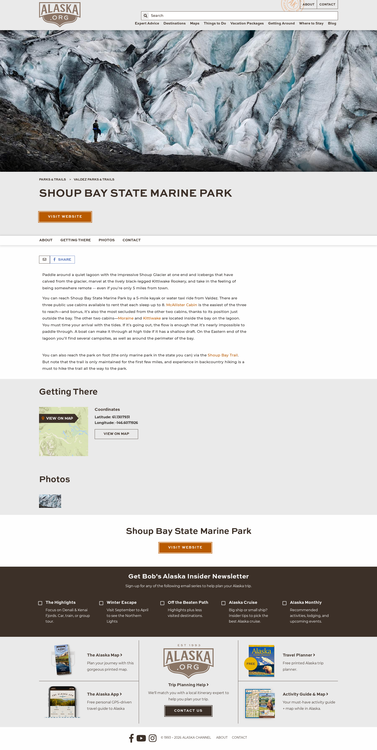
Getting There (75, 240)
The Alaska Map (103, 655)
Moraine (126, 318)
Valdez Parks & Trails (94, 179)
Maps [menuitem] (194, 23)
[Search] (145, 15)
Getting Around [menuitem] (281, 23)
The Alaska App (103, 694)
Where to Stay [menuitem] (311, 23)
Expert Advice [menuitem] (147, 23)
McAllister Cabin (181, 305)
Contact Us (188, 711)
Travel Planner (298, 655)
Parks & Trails (52, 179)
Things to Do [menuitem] (215, 23)
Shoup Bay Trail (223, 355)
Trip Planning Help (187, 685)
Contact (327, 4)
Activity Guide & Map (304, 694)
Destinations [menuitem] (174, 23)
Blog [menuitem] (332, 23)
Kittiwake (152, 318)
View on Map (116, 434)
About (308, 4)
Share (64, 260)
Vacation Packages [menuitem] (247, 23)
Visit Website (65, 217)
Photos (107, 240)
